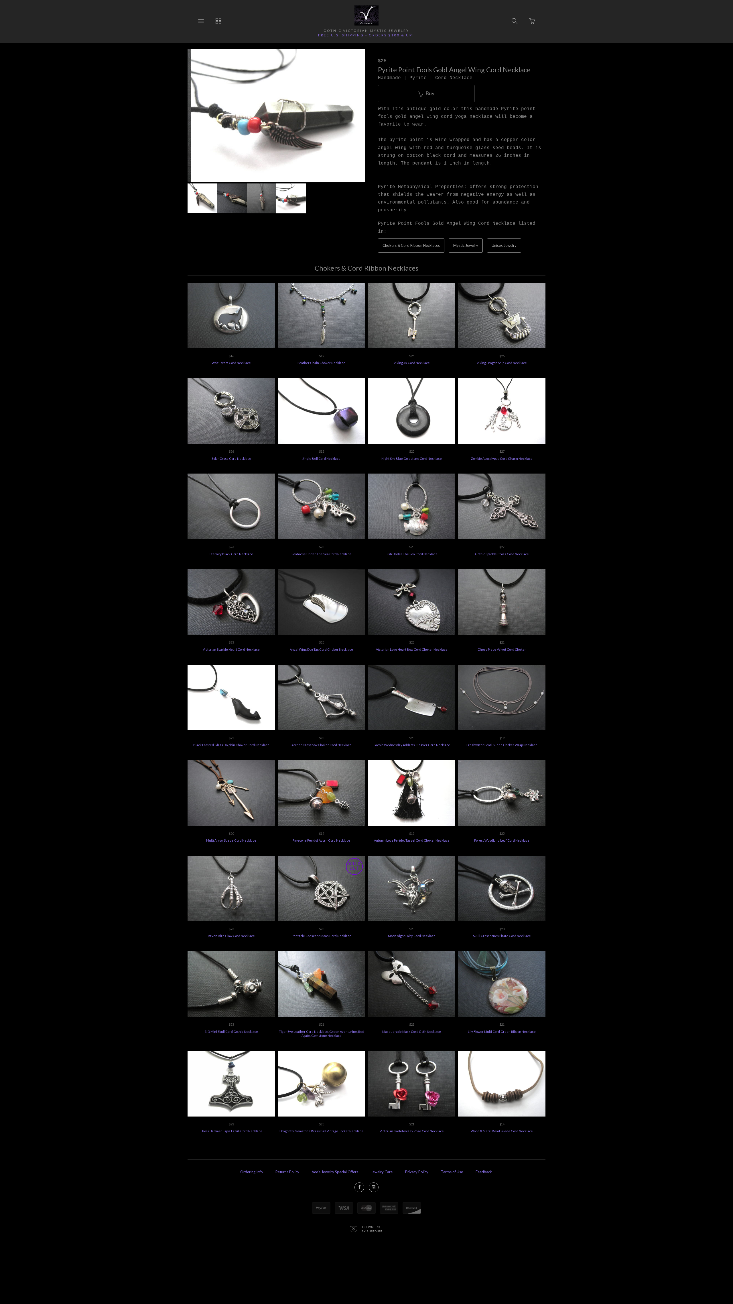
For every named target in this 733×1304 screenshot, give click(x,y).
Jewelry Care (382, 1172)
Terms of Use (452, 1172)
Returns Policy (287, 1172)
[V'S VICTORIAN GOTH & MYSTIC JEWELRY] (366, 15)
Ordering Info (251, 1172)
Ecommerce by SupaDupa (372, 1228)
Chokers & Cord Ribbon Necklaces (411, 245)
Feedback (484, 1172)
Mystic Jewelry (465, 245)
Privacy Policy (416, 1172)
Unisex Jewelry (504, 245)
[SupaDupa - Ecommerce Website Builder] (353, 1229)
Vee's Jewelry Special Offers (335, 1172)
